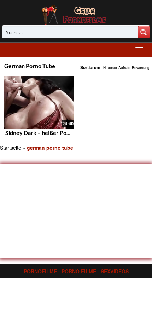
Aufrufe (124, 67)
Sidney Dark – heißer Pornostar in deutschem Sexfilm (72, 132)
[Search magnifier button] (144, 32)
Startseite (10, 147)
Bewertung (141, 67)
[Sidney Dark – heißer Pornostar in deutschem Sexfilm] (39, 101)
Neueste (110, 67)
